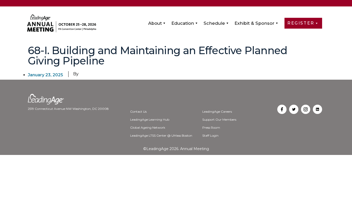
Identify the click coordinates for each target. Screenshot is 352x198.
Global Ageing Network (147, 127)
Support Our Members (219, 119)
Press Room (211, 127)
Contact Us (138, 111)
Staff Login (210, 135)
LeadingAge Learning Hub (149, 119)
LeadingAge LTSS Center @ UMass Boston (161, 135)
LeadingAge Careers (217, 111)
